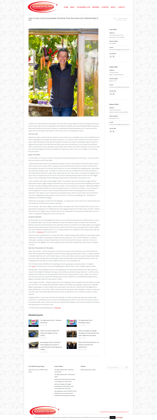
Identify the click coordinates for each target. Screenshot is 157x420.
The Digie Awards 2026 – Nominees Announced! (51, 321)
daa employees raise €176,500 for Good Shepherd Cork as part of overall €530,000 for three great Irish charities (51, 345)
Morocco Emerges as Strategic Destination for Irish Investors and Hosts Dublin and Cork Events (88, 333)
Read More (119, 417)
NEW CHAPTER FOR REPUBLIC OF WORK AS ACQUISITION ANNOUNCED (88, 344)
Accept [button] (112, 417)
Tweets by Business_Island (87, 369)
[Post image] (34, 323)
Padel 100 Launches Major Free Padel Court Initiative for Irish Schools (49, 333)
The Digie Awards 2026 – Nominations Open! (85, 321)
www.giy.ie (40, 232)
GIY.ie (33, 266)
